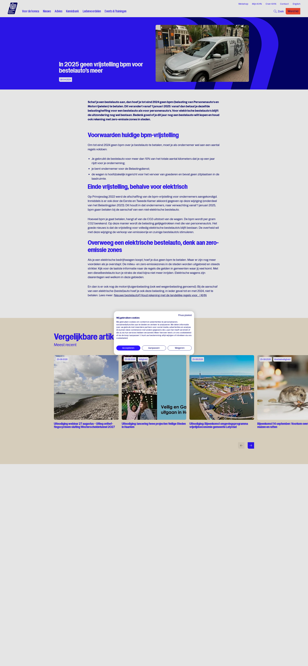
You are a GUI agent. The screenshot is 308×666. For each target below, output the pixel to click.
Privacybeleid (185, 315)
